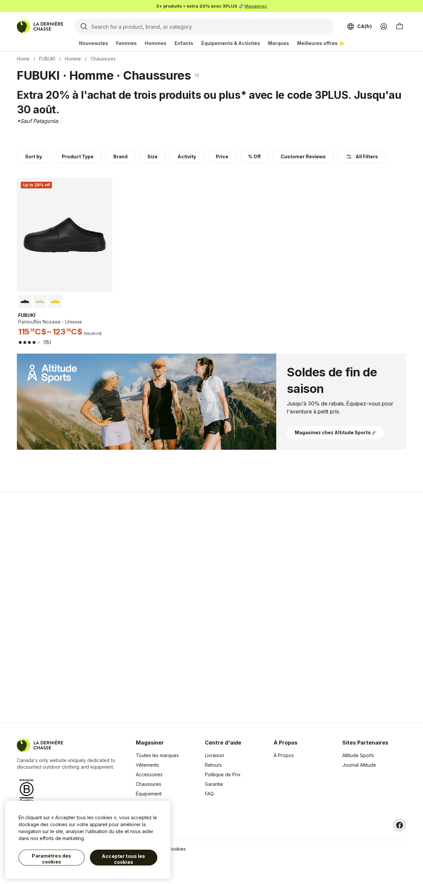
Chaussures (148, 784)
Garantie (214, 784)
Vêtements (147, 765)
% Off (254, 156)
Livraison (214, 755)
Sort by (33, 156)
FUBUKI (47, 58)
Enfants (183, 43)
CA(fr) (364, 26)
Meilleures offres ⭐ (320, 43)
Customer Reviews (303, 156)
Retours (213, 765)
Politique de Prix (223, 774)
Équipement (149, 793)
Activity (186, 156)
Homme (73, 58)
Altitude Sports (358, 755)
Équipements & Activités (230, 43)
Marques (278, 43)
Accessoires (149, 774)
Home (23, 58)
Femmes (126, 43)
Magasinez (256, 6)
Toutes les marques (157, 755)
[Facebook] (399, 825)
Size (152, 156)
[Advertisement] (106, 607)
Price (222, 156)
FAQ (209, 793)
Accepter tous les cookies (123, 859)
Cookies (177, 849)
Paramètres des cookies (51, 859)
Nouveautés (93, 43)
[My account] (383, 26)
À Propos (284, 755)
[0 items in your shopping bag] (399, 26)
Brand (120, 156)
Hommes (156, 43)
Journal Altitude (359, 765)
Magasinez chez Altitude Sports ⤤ (335, 432)
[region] (88, 840)
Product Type (78, 156)
